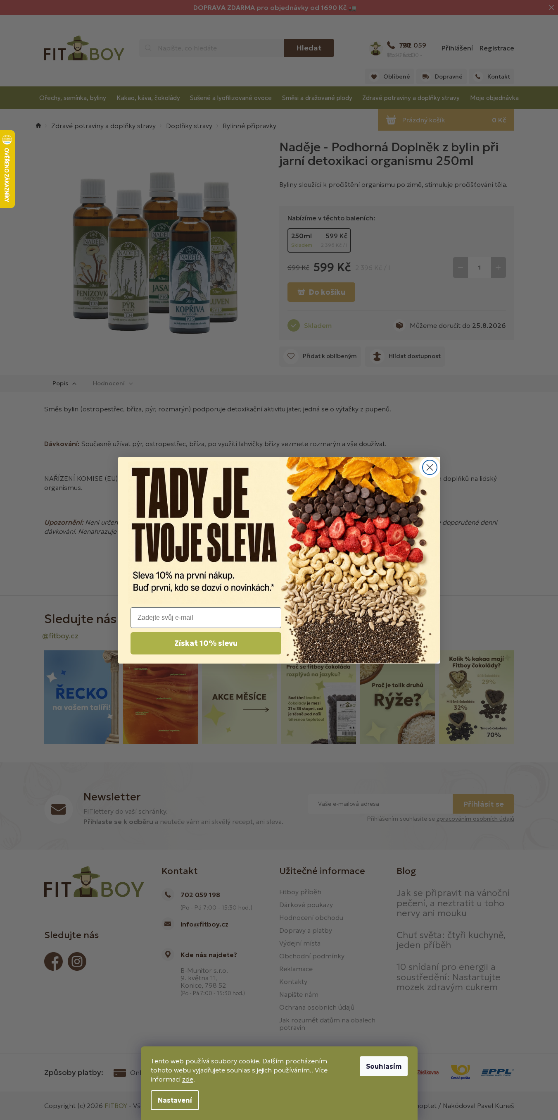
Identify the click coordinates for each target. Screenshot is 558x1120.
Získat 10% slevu (205, 643)
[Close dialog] (430, 467)
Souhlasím (383, 1066)
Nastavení (175, 1100)
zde (187, 1079)
